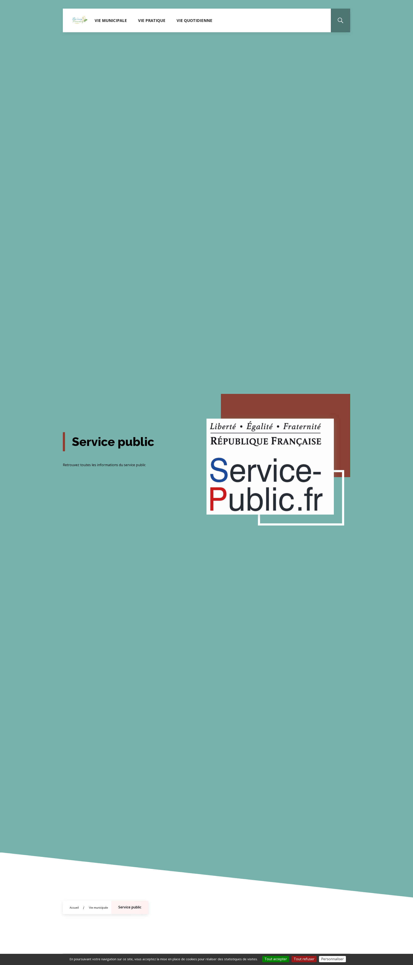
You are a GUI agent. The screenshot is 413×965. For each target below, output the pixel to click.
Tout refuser (304, 959)
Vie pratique (151, 20)
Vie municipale (111, 20)
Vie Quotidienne (194, 20)
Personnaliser (332, 959)
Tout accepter (275, 959)
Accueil (74, 908)
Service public (129, 907)
